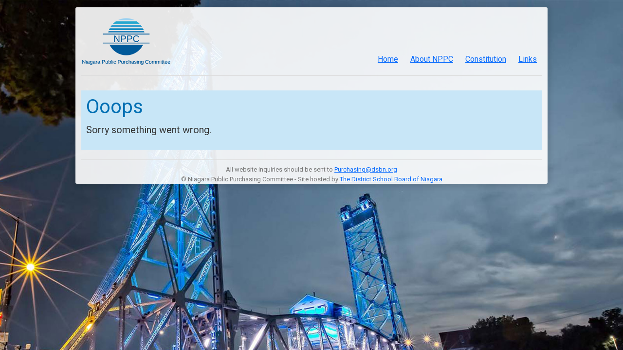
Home (388, 59)
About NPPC (431, 59)
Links (527, 59)
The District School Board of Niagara (391, 179)
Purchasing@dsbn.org (365, 169)
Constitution (485, 59)
